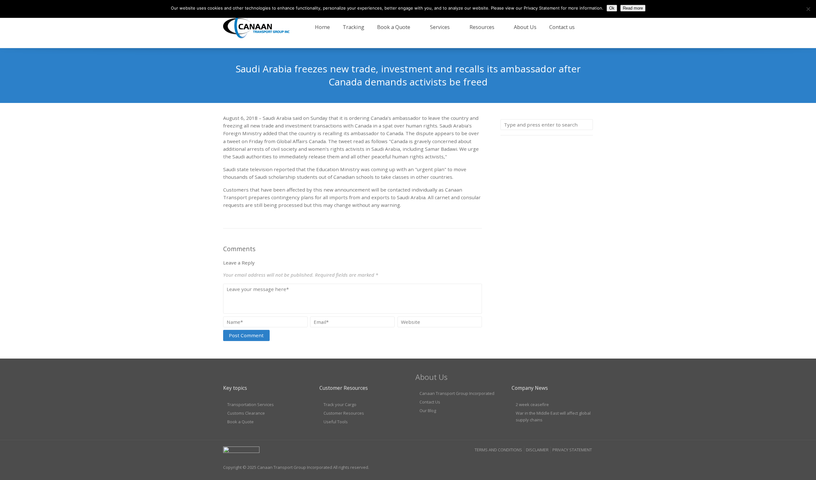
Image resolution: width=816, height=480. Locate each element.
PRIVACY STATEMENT (572, 450)
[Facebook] (563, 462)
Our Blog (427, 410)
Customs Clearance (246, 413)
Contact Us (429, 402)
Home (322, 27)
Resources (482, 27)
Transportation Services (250, 404)
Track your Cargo (340, 404)
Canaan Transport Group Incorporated (456, 393)
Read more (633, 8)
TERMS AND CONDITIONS (498, 450)
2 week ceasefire (532, 404)
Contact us (562, 27)
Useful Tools (336, 422)
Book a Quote (393, 27)
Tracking (353, 27)
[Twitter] (588, 462)
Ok (612, 8)
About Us (525, 27)
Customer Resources (344, 413)
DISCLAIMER (537, 450)
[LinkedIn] (576, 462)
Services (440, 27)
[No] (808, 9)
